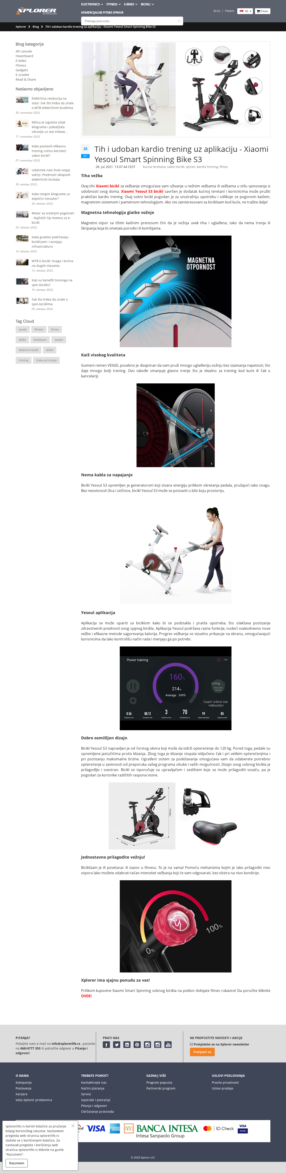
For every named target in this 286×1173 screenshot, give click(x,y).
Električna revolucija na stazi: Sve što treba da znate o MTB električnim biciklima (53, 103)
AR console (24, 51)
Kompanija (24, 1082)
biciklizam (40, 340)
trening (23, 360)
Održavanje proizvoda (97, 1111)
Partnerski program (160, 1088)
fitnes (55, 329)
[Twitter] (116, 1044)
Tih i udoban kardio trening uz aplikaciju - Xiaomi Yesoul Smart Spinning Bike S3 (182, 154)
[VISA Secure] (243, 1132)
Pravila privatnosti (225, 1082)
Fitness (21, 65)
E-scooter (22, 75)
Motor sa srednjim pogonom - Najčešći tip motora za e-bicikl (53, 218)
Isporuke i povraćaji (95, 1100)
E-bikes (21, 61)
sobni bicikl (175, 167)
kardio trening (207, 167)
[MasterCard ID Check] (218, 1132)
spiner (190, 167)
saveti (23, 329)
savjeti (59, 340)
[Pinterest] (137, 1044)
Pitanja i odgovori (94, 1106)
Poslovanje (24, 1088)
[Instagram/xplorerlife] (147, 1044)
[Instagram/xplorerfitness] (157, 1044)
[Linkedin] (126, 1044)
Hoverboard (24, 56)
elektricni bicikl (28, 350)
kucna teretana (154, 167)
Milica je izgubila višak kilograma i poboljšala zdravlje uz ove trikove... (50, 127)
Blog (217, 11)
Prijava (229, 11)
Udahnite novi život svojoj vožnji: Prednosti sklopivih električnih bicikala (51, 175)
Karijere (21, 1094)
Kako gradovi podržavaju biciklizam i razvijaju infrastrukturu (50, 242)
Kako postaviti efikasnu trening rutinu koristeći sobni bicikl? (49, 151)
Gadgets (22, 70)
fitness (38, 329)
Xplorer (21, 27)
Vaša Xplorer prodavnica (34, 1100)
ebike (22, 340)
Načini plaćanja (92, 1088)
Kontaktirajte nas (94, 1082)
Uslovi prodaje (222, 1088)
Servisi (86, 1094)
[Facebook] (106, 1044)
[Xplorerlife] (37, 13)
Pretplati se (202, 1052)
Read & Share (26, 79)
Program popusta (159, 1082)
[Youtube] (168, 1044)
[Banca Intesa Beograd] (161, 1137)
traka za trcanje (46, 360)
